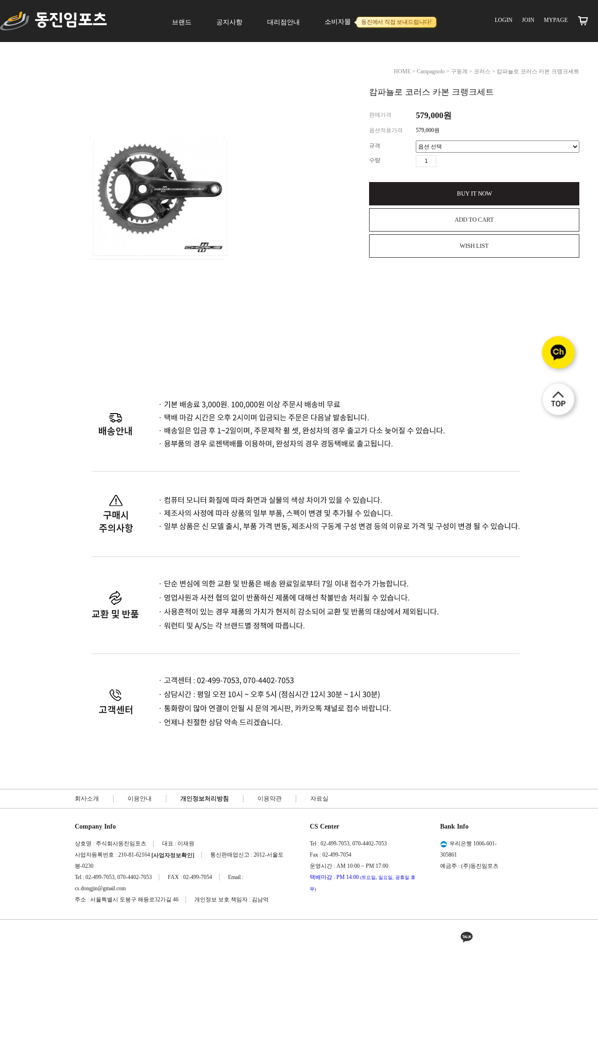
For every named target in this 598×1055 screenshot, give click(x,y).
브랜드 (182, 22)
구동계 (459, 71)
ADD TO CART (474, 219)
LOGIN (504, 20)
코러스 (482, 71)
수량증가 (444, 161)
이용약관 (269, 798)
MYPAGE (556, 20)
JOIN (528, 20)
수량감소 (457, 161)
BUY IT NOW (474, 193)
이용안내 (140, 798)
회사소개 (87, 798)
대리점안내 (283, 22)
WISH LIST (474, 245)
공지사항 (229, 22)
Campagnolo (431, 71)
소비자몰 (378, 21)
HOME (402, 71)
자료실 (319, 798)
